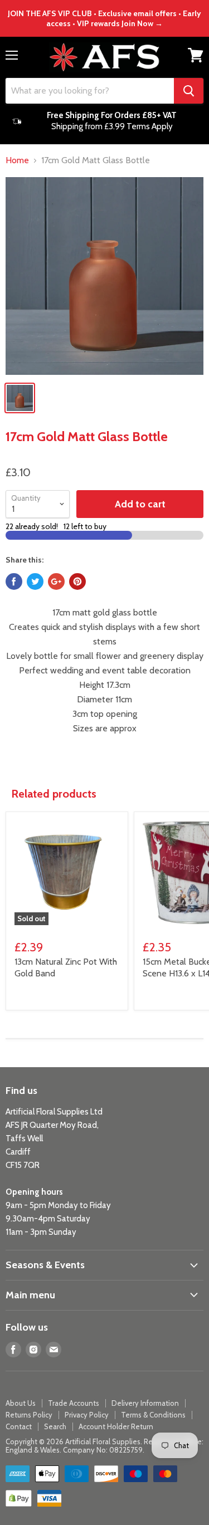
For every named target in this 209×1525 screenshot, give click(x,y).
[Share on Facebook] (14, 581)
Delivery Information (145, 1403)
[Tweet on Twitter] (35, 581)
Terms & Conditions (153, 1414)
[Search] (188, 91)
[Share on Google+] (56, 581)
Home (17, 160)
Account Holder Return (116, 1426)
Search (55, 1426)
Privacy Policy (87, 1414)
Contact (19, 1426)
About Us (21, 1403)
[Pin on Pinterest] (77, 581)
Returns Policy (29, 1414)
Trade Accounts (73, 1403)
